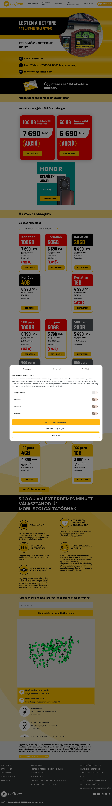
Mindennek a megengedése (56, 422)
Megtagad (56, 435)
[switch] (95, 399)
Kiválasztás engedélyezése (56, 429)
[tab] (27, 368)
